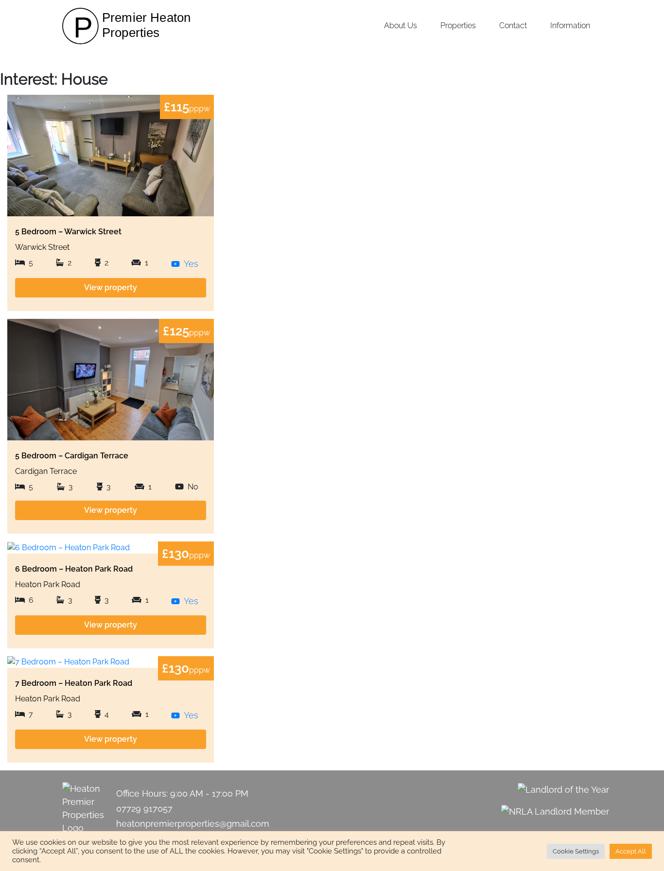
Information (570, 25)
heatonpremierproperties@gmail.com (192, 824)
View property (110, 287)
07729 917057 (144, 808)
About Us (400, 25)
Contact (513, 25)
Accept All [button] (630, 851)
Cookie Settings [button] (576, 851)
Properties (458, 25)
